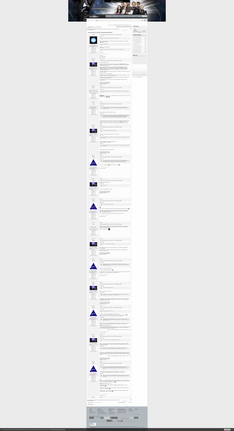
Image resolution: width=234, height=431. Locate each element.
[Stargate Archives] (107, 418)
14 (94, 125)
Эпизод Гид (122, 16)
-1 (95, 232)
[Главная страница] (94, 16)
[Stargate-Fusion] (135, 418)
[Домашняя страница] (104, 58)
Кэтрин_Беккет (99, 27)
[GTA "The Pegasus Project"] (128, 421)
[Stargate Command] (91, 418)
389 (121, 336)
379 (120, 103)
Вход (97, 20)
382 (121, 180)
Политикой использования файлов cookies (57, 429)
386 (121, 260)
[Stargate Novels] (114, 418)
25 (97, 26)
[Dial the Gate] (102, 418)
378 (120, 87)
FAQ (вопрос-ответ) (93, 412)
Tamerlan (95, 27)
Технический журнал (112, 413)
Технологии (110, 412)
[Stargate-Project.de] (131, 418)
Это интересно (100, 413)
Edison (93, 60)
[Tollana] (114, 421)
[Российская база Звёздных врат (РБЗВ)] (109, 421)
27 (99, 26)
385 (121, 240)
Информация (111, 409)
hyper (93, 34)
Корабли (114, 412)
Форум (144, 16)
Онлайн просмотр (121, 409)
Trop (93, 103)
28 (100, 26)
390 (121, 363)
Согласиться (227, 429)
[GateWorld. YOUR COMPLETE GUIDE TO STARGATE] (97, 418)
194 (95, 72)
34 (94, 58)
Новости (115, 16)
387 (121, 284)
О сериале (109, 16)
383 (121, 200)
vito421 (93, 87)
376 (120, 34)
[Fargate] (120, 421)
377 (120, 60)
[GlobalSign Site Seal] (92, 425)
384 (121, 224)
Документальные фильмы (121, 412)
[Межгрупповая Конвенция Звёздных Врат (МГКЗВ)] (97, 421)
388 (121, 307)
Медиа (139, 16)
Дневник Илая (104, 413)
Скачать (128, 16)
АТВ (90, 409)
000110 (93, 200)
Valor (93, 224)
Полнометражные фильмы (102, 412)
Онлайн (133, 16)
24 (96, 26)
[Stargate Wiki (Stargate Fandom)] (123, 418)
